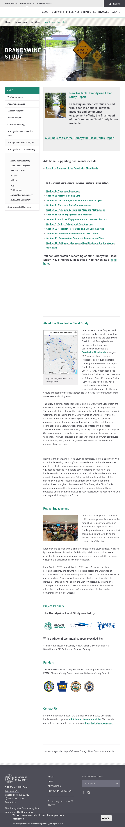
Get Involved (101, 12)
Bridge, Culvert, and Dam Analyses (69, 224)
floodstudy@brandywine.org (99, 723)
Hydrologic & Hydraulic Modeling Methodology (75, 209)
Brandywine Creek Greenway (21, 149)
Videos (14, 180)
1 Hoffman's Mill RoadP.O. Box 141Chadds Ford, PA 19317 (17, 791)
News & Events (18, 170)
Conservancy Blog (16, 124)
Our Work (58, 12)
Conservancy (27, 3)
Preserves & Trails (78, 12)
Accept (106, 818)
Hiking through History (22, 195)
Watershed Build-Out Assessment (68, 205)
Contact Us (10, 802)
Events (115, 12)
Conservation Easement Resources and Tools (75, 238)
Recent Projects (14, 117)
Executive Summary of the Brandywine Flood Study (72, 168)
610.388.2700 (16, 798)
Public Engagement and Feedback (69, 214)
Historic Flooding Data (63, 195)
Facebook (83, 793)
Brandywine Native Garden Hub (20, 133)
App (12, 185)
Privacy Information (59, 790)
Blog (50, 781)
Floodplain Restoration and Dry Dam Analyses (75, 228)
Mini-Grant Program (20, 165)
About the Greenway (20, 160)
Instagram (88, 793)
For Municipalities (16, 104)
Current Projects (15, 110)
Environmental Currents (19, 207)
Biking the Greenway (20, 200)
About (46, 12)
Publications (16, 190)
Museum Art (44, 3)
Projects (14, 175)
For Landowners (15, 97)
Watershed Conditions (63, 191)
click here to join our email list (85, 719)
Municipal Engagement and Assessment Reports (76, 219)
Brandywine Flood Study (19, 142)
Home (8, 22)
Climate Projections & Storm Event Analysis (74, 200)
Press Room (54, 786)
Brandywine (11, 3)
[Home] (16, 13)
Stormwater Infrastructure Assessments (72, 233)
